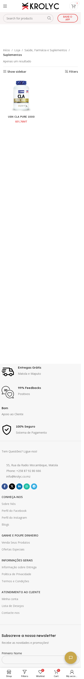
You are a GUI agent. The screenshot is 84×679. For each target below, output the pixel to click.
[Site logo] (40, 6)
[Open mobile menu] (5, 6)
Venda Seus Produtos (16, 542)
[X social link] (12, 486)
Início (6, 50)
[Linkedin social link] (19, 486)
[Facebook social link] (5, 486)
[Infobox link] (41, 372)
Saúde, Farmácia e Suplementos (45, 50)
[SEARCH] (49, 18)
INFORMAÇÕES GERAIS (17, 560)
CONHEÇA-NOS (12, 497)
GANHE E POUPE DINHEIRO (20, 535)
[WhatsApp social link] (27, 486)
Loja (17, 50)
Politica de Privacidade (16, 574)
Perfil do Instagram (14, 517)
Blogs (5, 524)
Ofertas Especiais (13, 549)
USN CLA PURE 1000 (21, 116)
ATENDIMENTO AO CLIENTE (21, 592)
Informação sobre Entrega (19, 567)
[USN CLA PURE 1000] (21, 95)
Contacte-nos (11, 613)
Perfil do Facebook (14, 511)
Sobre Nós (9, 504)
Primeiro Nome (12, 653)
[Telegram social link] (34, 486)
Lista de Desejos (13, 606)
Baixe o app (67, 18)
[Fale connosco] (71, 658)
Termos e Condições (15, 581)
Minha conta (10, 599)
